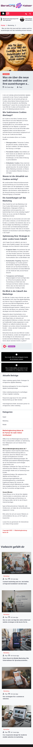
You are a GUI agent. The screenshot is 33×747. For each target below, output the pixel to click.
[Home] (3, 13)
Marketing (6, 74)
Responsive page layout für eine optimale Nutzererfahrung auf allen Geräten (14, 399)
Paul (20, 87)
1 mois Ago (15, 732)
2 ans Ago (10, 87)
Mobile (4, 424)
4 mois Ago (15, 655)
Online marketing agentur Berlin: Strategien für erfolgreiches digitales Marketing (16, 381)
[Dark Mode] (26, 14)
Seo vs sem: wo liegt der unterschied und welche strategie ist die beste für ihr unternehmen (16, 622)
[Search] (30, 14)
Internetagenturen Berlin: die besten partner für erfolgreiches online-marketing (16, 405)
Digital (4, 417)
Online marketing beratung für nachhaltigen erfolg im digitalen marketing (15, 393)
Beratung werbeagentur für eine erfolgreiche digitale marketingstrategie (15, 387)
